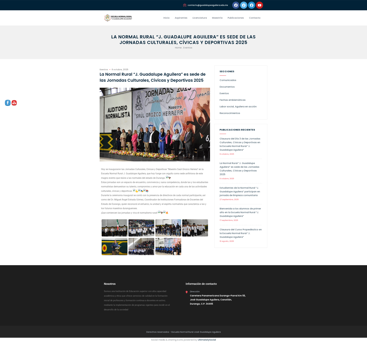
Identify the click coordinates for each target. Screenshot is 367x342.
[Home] (118, 18)
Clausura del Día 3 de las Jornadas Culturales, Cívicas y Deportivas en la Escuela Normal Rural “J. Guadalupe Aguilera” (240, 144)
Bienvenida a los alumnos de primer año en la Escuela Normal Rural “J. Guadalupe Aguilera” (240, 212)
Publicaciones (236, 17)
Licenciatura (200, 17)
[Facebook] (235, 5)
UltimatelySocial (207, 339)
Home (178, 47)
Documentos (227, 86)
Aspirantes (181, 17)
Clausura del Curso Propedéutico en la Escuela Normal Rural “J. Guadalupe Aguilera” (241, 233)
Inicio (166, 17)
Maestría (217, 17)
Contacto (254, 17)
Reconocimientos (230, 113)
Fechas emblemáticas (233, 100)
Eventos (187, 47)
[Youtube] (259, 5)
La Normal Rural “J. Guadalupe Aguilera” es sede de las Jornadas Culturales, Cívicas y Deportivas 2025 (239, 169)
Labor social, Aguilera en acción (238, 106)
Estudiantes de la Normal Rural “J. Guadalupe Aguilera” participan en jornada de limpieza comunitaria (240, 191)
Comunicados (228, 80)
